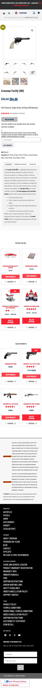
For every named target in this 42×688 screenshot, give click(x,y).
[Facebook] (5, 635)
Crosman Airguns (32, 155)
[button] (4, 13)
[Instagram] (10, 635)
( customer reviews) (17, 113)
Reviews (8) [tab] (33, 164)
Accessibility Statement (14, 621)
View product (10, 277)
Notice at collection (11, 685)
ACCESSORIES (8, 522)
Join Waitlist (7, 145)
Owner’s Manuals (11, 574)
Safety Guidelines (11, 588)
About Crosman (10, 538)
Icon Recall (8, 624)
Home (5, 17)
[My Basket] (38, 12)
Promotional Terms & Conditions (18, 611)
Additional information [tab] (20, 164)
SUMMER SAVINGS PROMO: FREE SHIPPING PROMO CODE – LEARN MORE (19, 3)
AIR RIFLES (7, 512)
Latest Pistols (8, 158)
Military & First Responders (16, 555)
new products (16, 158)
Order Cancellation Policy (15, 591)
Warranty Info (9, 571)
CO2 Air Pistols (23, 155)
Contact (7, 548)
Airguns (16, 155)
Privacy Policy (9, 604)
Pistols (21, 17)
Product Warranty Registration (18, 567)
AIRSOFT (6, 525)
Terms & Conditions (12, 607)
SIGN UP (20, 667)
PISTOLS (6, 515)
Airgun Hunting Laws (12, 584)
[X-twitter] (14, 635)
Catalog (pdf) (9, 528)
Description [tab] (8, 164)
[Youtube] (19, 635)
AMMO (5, 518)
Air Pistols (11, 155)
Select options (10, 321)
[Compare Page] (15, 282)
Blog (5, 545)
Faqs (5, 578)
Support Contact (11, 594)
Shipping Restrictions (13, 581)
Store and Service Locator (15, 564)
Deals (2, 158)
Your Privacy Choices (17, 681)
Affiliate (7, 551)
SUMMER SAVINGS (13, 17)
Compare (10, 282)
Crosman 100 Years (11, 541)
